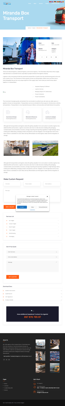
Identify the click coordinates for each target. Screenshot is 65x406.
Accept (22, 207)
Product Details (9, 300)
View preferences (43, 207)
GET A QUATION (13, 277)
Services (41, 3)
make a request (10, 207)
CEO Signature (9, 297)
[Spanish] (63, 1)
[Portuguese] (60, 1)
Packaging (11, 236)
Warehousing (12, 233)
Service (6, 390)
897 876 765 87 (32, 317)
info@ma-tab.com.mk (42, 392)
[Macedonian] (58, 1)
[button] (47, 196)
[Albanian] (50, 1)
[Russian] (61, 1)
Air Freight (11, 220)
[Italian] (56, 1)
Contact (47, 3)
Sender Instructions (10, 290)
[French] (53, 1)
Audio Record (8, 293)
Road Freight (12, 227)
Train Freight (12, 230)
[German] (55, 1)
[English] (51, 1)
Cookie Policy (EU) (55, 3)
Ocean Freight (12, 223)
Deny (32, 207)
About (35, 3)
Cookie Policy (32, 209)
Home (29, 3)
